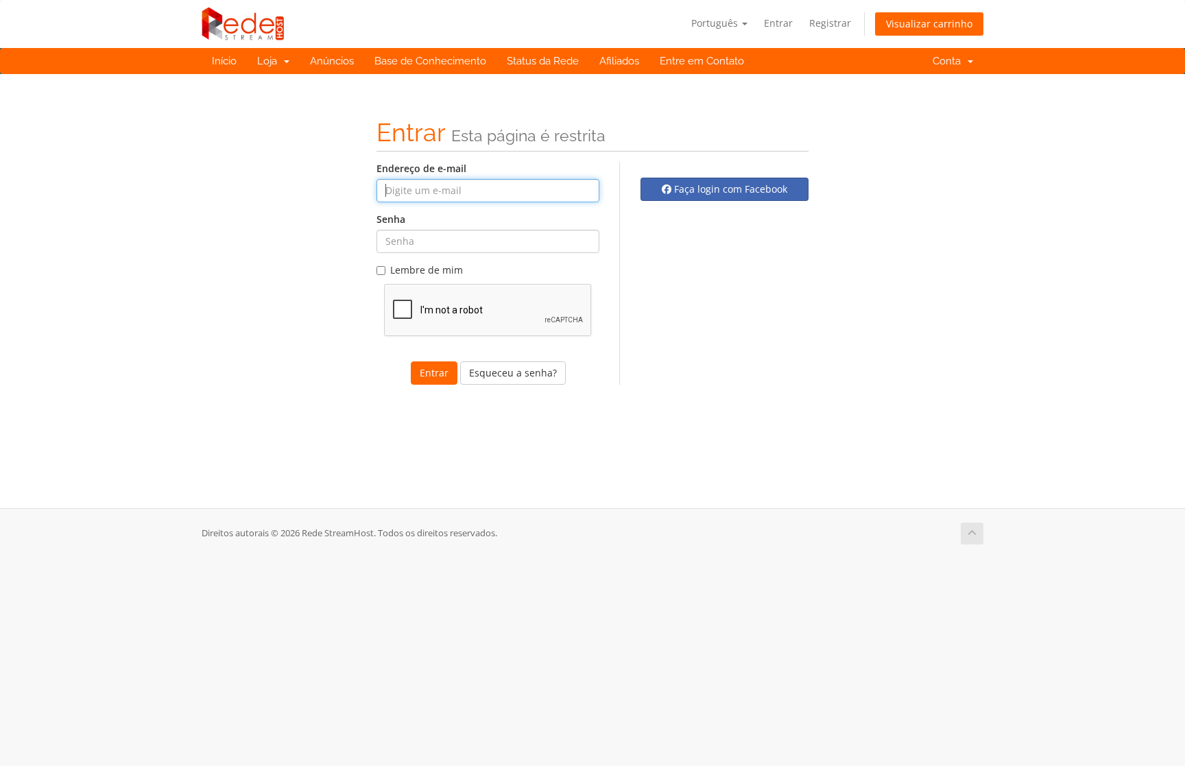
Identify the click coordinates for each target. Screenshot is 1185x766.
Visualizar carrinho (929, 23)
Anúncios (332, 61)
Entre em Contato (702, 61)
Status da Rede (543, 61)
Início (224, 61)
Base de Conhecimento (430, 61)
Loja (270, 61)
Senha (390, 219)
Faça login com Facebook (729, 188)
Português (716, 22)
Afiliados (619, 61)
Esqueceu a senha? (513, 372)
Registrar (830, 22)
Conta (949, 61)
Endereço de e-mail (421, 168)
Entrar (778, 22)
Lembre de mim (426, 269)
